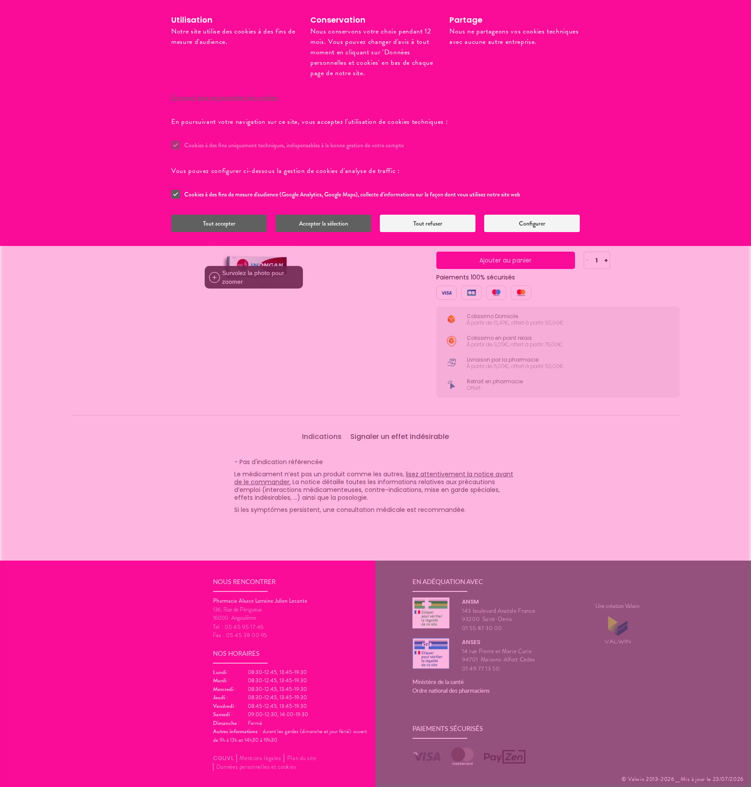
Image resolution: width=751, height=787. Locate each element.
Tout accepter (219, 223)
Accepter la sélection (323, 223)
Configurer (532, 223)
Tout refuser (427, 223)
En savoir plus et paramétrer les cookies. (225, 97)
